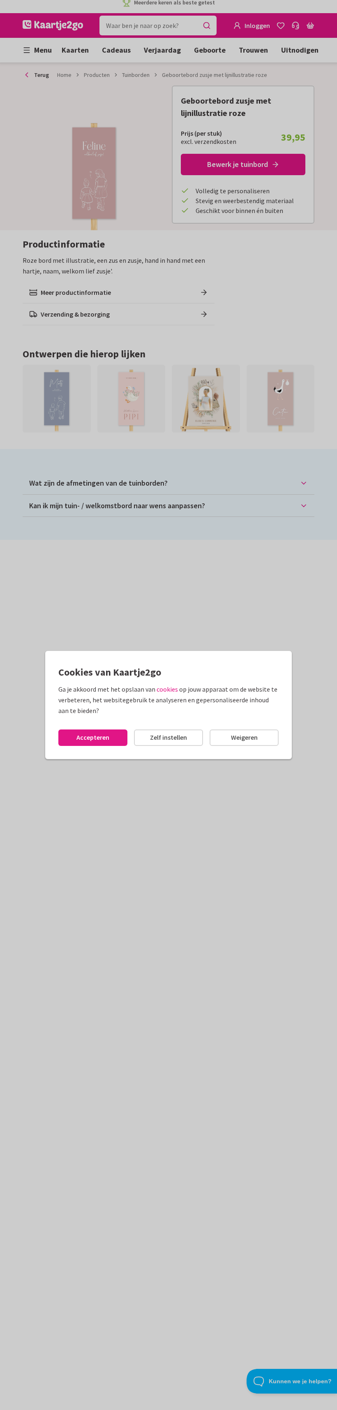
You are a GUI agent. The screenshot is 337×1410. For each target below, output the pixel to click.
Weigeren (244, 737)
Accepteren (92, 737)
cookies (167, 689)
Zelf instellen (168, 737)
